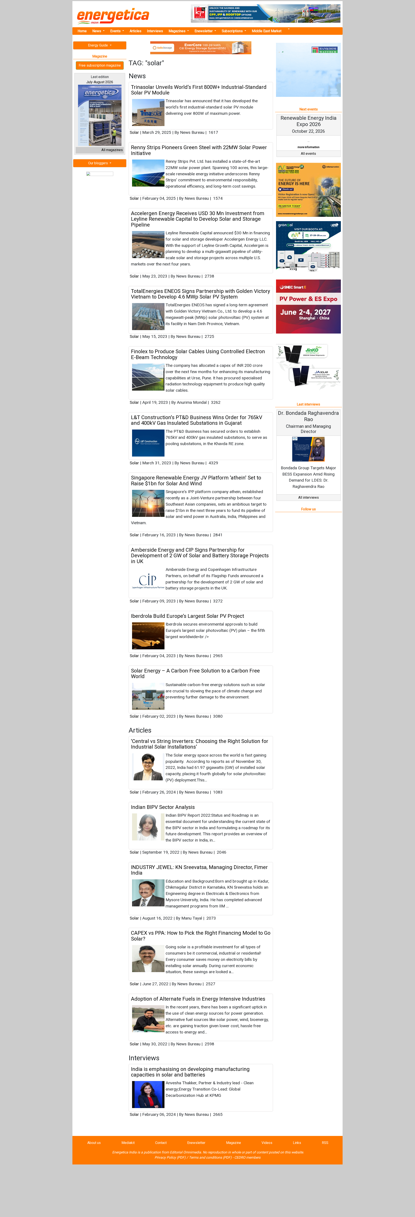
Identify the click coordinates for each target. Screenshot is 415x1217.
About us (94, 1143)
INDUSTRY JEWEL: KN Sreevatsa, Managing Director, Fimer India (199, 870)
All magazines (112, 150)
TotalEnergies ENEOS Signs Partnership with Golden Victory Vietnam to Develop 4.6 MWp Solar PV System (200, 294)
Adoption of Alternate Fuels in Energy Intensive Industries (198, 999)
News (97, 31)
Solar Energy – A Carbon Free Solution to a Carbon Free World (195, 673)
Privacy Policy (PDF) (170, 1157)
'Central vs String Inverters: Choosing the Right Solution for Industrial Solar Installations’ (199, 744)
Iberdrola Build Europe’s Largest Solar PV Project (187, 616)
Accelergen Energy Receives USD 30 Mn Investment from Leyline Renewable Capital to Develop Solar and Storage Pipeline (197, 219)
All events (308, 160)
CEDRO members (247, 1157)
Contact (161, 1143)
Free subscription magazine (100, 65)
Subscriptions (233, 31)
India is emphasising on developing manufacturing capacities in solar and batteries (190, 1072)
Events (115, 31)
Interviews (155, 31)
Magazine (233, 1143)
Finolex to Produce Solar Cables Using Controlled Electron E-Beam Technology (198, 354)
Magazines (177, 31)
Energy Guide (98, 45)
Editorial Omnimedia (185, 1152)
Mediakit (128, 1143)
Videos (267, 1143)
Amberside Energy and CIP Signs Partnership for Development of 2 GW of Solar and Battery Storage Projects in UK (200, 555)
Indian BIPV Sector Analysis (163, 807)
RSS (325, 1143)
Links (297, 1143)
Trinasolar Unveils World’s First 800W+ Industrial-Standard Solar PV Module (199, 90)
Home (82, 31)
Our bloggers (98, 163)
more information (319, 153)
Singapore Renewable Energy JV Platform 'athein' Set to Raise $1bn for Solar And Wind (196, 480)
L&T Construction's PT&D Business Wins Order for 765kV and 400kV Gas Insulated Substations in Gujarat (196, 420)
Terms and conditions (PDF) (210, 1157)
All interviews (308, 504)
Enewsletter (204, 31)
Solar (134, 132)
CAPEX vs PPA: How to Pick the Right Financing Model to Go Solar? (200, 936)
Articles (135, 31)
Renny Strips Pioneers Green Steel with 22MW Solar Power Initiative (199, 150)
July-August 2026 (99, 82)
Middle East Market (266, 31)
